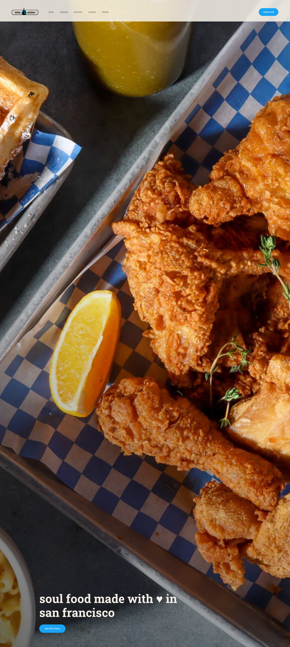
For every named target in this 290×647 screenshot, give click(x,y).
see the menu (52, 628)
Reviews (92, 12)
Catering (64, 12)
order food (268, 12)
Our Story (78, 12)
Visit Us (105, 12)
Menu (51, 12)
